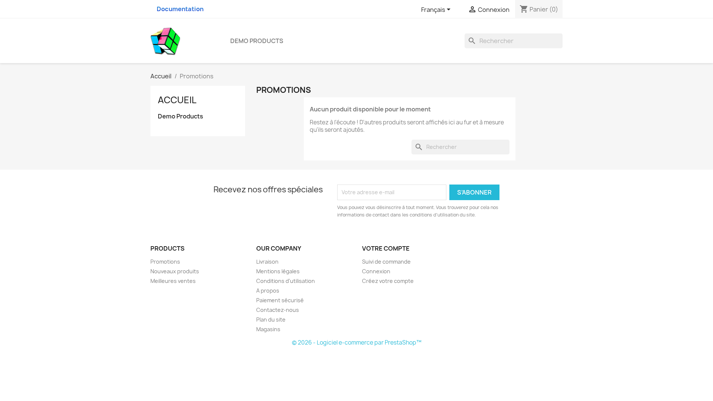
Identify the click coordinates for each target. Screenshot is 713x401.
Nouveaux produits (174, 271)
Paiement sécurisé (280, 300)
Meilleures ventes (173, 280)
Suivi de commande (386, 261)
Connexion (376, 271)
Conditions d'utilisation (285, 280)
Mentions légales (278, 271)
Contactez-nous (277, 309)
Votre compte (386, 248)
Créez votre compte (388, 280)
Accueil (177, 100)
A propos (267, 290)
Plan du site (271, 319)
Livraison (267, 261)
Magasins (268, 329)
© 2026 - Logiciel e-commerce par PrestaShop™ (356, 342)
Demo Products (256, 41)
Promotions (165, 261)
